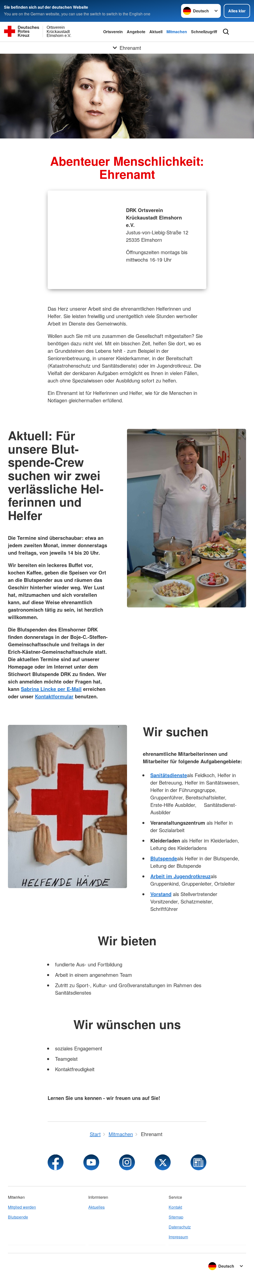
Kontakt (175, 1207)
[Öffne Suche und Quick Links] (226, 32)
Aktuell (155, 31)
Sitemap (176, 1217)
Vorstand (160, 894)
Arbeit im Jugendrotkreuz (180, 876)
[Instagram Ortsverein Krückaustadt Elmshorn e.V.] (127, 1162)
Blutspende (163, 858)
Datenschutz (180, 1227)
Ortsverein (113, 31)
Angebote (136, 31)
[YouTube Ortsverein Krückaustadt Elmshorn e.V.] (91, 1162)
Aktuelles (96, 1207)
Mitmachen (176, 31)
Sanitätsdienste (168, 775)
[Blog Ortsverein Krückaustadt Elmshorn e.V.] (198, 1162)
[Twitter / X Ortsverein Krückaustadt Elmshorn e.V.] (163, 1162)
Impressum (178, 1237)
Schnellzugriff (204, 31)
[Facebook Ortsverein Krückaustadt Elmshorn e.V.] (56, 1162)
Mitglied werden (22, 1207)
